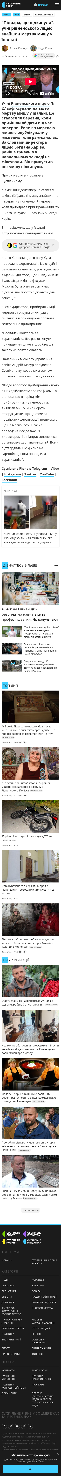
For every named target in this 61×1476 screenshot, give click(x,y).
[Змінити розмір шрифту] (57, 56)
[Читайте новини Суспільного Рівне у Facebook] (4, 1426)
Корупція (38, 1279)
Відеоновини (11, 1353)
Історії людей (41, 1328)
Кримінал (8, 1285)
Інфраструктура (42, 1308)
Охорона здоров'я (44, 15)
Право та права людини (12, 1321)
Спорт (6, 1348)
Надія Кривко (45, 48)
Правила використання (42, 1377)
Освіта (27, 15)
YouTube (47, 474)
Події (5, 1279)
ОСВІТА (6, 15)
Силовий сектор (13, 1328)
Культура (38, 1285)
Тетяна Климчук (19, 48)
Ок (30, 1469)
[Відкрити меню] (58, 5)
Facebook (9, 480)
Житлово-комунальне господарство (11, 1311)
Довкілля (8, 1302)
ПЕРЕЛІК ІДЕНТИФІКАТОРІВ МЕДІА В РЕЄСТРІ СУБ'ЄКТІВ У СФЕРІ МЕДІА (43, 1399)
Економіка (9, 1291)
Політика (8, 1333)
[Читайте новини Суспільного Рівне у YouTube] (17, 1426)
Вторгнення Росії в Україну (44, 1262)
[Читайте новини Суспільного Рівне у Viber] (23, 1426)
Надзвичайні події (44, 1296)
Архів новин (40, 1370)
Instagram (12, 474)
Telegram (39, 468)
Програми (38, 1384)
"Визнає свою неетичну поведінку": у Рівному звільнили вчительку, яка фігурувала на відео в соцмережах (30, 538)
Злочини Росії (11, 1339)
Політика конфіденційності (14, 1386)
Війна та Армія (42, 1348)
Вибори (7, 1296)
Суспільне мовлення (9, 1377)
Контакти (8, 1370)
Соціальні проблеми (39, 1341)
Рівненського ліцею (30, 103)
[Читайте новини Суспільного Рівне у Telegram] (30, 1426)
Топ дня (37, 1353)
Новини (7, 1260)
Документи (9, 1393)
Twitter (30, 474)
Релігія (36, 1333)
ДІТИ (17, 15)
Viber (55, 468)
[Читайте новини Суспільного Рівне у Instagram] (10, 1426)
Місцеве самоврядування (43, 1321)
